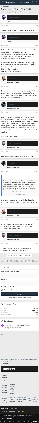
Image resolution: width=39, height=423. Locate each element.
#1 (37, 25)
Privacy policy (12, 411)
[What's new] (33, 2)
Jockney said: (6, 177)
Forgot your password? (9, 286)
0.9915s (25, 421)
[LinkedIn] (14, 261)
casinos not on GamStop (12, 399)
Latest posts (8, 321)
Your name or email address (10, 271)
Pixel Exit (9, 418)
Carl (36, 315)
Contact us (4, 411)
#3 (37, 86)
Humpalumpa (7, 12)
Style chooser (4, 408)
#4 (37, 112)
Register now (27, 297)
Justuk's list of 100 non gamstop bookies (4, 389)
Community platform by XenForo (17, 416)
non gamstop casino (35, 399)
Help (19, 411)
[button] (2, 2)
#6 (37, 171)
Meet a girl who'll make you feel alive (17, 325)
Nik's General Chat (10, 329)
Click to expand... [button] (20, 194)
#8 (37, 243)
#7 (37, 219)
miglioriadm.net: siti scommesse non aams (21, 399)
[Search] (37, 2)
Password (4, 279)
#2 (37, 45)
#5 (37, 151)
